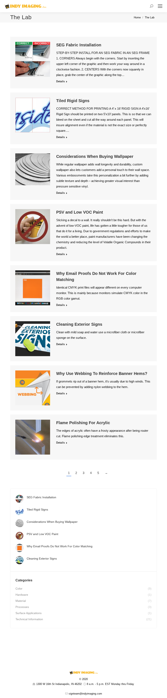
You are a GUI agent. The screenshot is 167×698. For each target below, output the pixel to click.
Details (60, 81)
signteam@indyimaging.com (85, 693)
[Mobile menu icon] (160, 6)
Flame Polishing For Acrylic (83, 422)
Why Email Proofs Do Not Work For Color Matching (59, 546)
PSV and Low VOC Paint (79, 212)
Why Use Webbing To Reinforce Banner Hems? (101, 373)
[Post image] (19, 499)
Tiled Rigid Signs (72, 100)
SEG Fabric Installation (78, 45)
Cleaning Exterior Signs (79, 324)
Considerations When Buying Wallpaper (94, 156)
